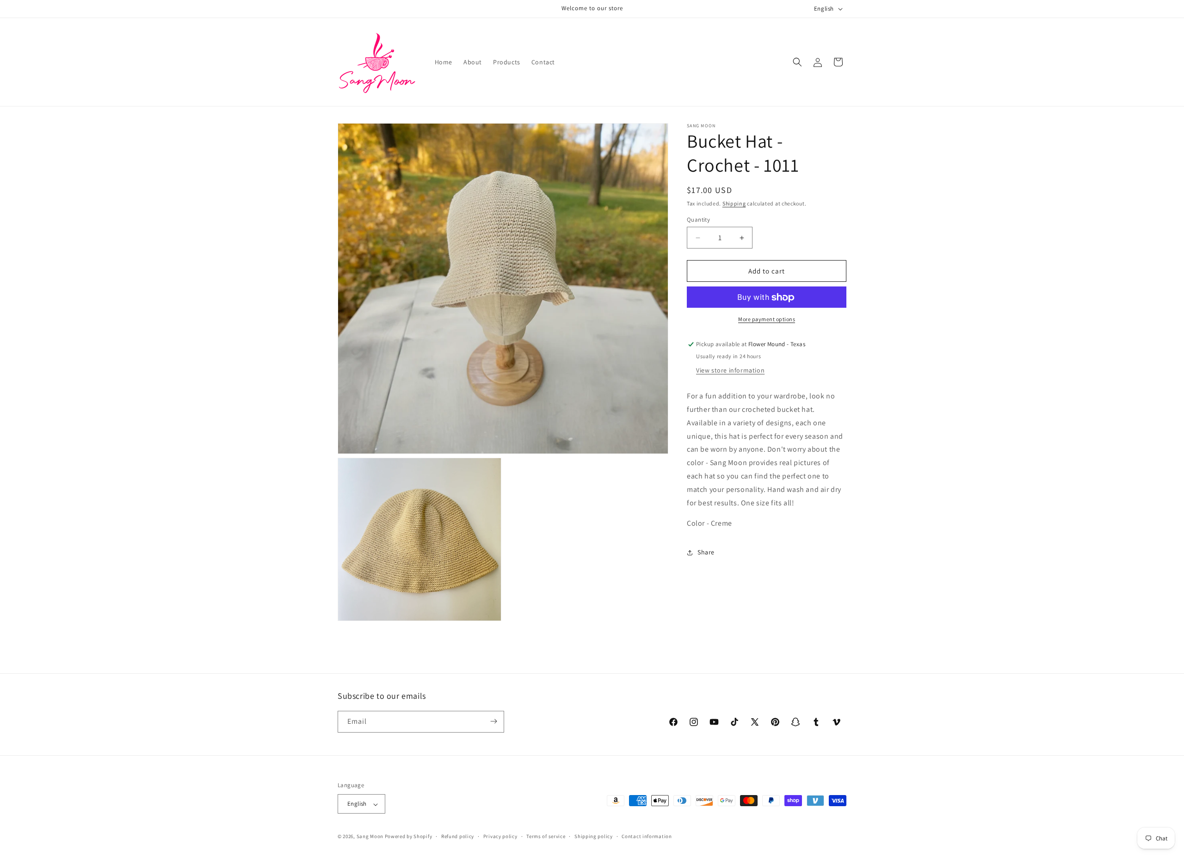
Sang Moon (370, 836)
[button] (797, 62)
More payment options (766, 319)
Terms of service (545, 836)
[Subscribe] (493, 721)
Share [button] (706, 552)
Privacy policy (500, 836)
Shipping (734, 203)
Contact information (647, 836)
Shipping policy (593, 836)
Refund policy (457, 836)
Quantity (698, 220)
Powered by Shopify (408, 836)
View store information (730, 371)
